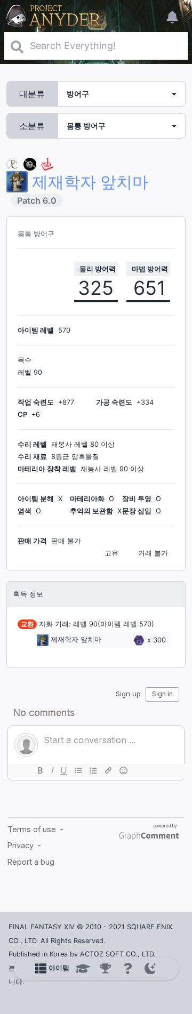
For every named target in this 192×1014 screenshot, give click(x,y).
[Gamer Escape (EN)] (47, 163)
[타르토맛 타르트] (29, 163)
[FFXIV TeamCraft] (12, 163)
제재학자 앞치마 (76, 640)
